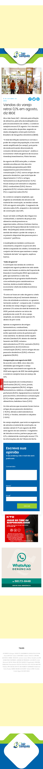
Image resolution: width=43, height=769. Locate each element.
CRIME (10, 658)
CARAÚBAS (20, 656)
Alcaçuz (11, 653)
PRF (9, 667)
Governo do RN (36, 658)
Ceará (26, 656)
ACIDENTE (6, 653)
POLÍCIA (19, 664)
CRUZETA (15, 658)
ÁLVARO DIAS (26, 671)
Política (5, 667)
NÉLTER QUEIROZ (22, 662)
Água (19, 671)
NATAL (11, 662)
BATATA (9, 656)
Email (8, 495)
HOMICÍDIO (6, 660)
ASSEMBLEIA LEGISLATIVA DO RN (30, 653)
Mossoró (5, 662)
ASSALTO (17, 653)
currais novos (23, 658)
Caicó (14, 656)
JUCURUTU (33, 660)
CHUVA (30, 656)
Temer (29, 669)
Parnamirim (12, 664)
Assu (5, 656)
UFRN (32, 669)
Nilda (14, 662)
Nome (8, 486)
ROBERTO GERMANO (28, 667)
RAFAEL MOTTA (14, 667)
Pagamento (30, 662)
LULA (38, 660)
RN (21, 667)
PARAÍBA (37, 662)
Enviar (27, 506)
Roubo (9, 669)
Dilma (29, 658)
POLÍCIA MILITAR (35, 664)
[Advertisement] (21, 26)
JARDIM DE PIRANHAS (23, 660)
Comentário (10, 466)
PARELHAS (6, 664)
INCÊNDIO (13, 660)
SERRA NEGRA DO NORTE (18, 669)
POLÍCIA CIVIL (26, 664)
